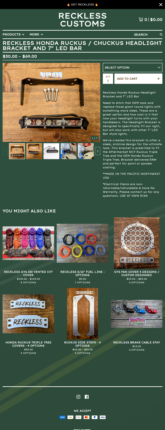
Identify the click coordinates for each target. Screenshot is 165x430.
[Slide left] (5, 151)
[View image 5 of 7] (86, 151)
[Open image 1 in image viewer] (51, 102)
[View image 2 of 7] (34, 151)
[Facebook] (86, 396)
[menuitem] (13, 34)
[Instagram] (78, 396)
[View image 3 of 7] (51, 151)
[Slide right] (97, 151)
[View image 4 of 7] (69, 151)
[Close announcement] (160, 4)
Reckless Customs (82, 19)
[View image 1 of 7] (17, 151)
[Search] (161, 34)
